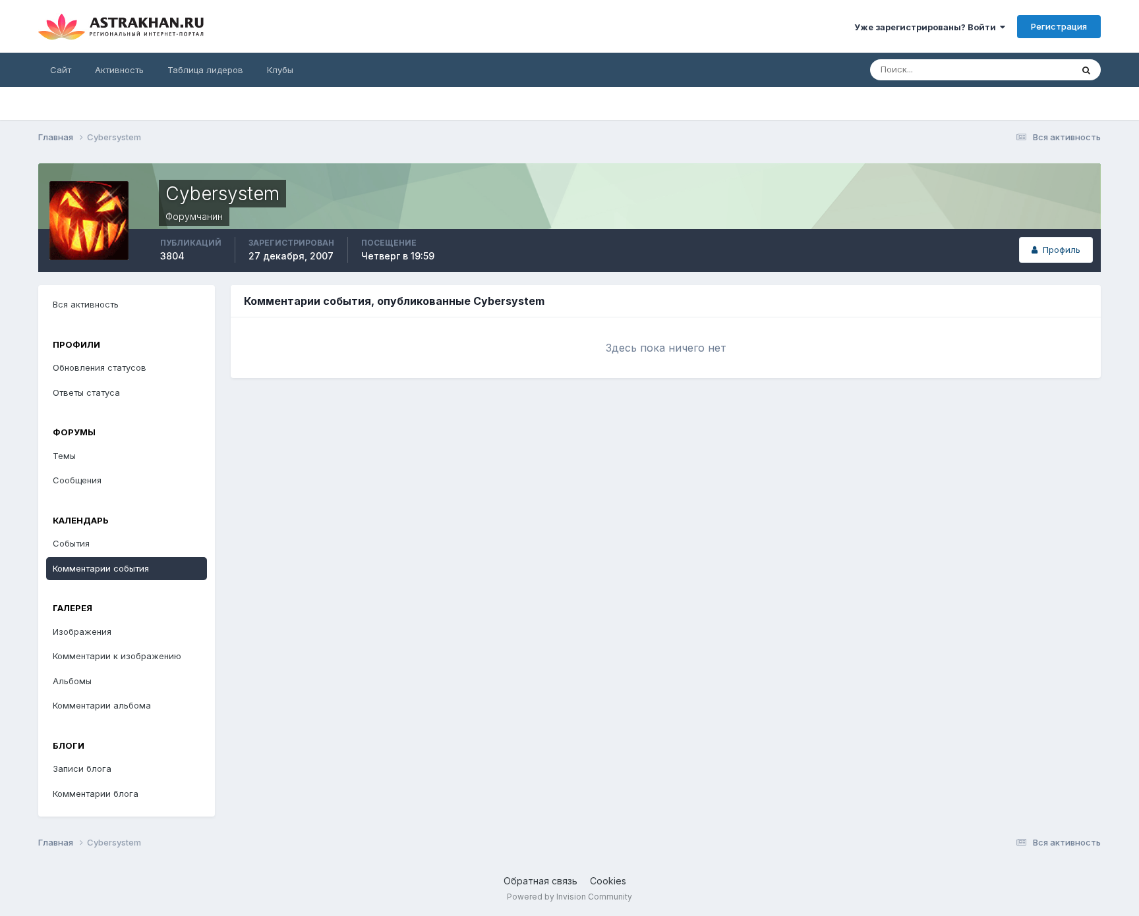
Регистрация (1059, 26)
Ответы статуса (86, 392)
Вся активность (86, 304)
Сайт (60, 70)
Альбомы (72, 681)
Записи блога (82, 768)
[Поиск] (1086, 69)
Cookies (608, 880)
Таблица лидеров (205, 70)
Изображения (82, 631)
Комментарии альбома (102, 705)
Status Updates (1024, 69)
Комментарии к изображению (117, 656)
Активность (119, 70)
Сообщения (77, 480)
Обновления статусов (99, 367)
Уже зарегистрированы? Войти (927, 27)
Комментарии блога (95, 793)
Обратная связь (540, 880)
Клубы (280, 70)
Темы (64, 455)
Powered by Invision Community (569, 897)
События (71, 543)
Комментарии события (101, 568)
